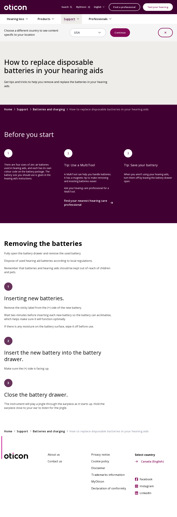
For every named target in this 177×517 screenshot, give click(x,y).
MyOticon (97, 481)
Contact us (55, 461)
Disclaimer (98, 468)
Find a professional (124, 7)
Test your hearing (157, 7)
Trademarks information (108, 475)
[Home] (15, 7)
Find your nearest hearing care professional (85, 202)
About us (54, 454)
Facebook (146, 479)
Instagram (147, 486)
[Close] (165, 32)
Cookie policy (100, 461)
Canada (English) (152, 461)
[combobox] (85, 33)
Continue (120, 32)
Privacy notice (100, 454)
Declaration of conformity (108, 488)
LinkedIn (145, 493)
